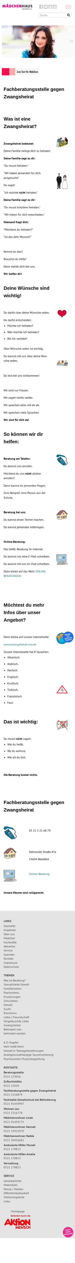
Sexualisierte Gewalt (16, 984)
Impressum (10, 963)
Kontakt (8, 958)
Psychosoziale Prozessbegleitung (24, 1059)
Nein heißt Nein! (14, 1046)
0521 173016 (12, 1076)
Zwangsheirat (12, 1025)
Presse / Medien (13, 1189)
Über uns (9, 934)
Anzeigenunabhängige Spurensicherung (29, 1054)
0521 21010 (11, 1085)
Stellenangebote (14, 1197)
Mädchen (9, 938)
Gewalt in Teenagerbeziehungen (24, 1050)
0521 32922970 (14, 1131)
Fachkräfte (10, 942)
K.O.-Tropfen (11, 1042)
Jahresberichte (12, 1181)
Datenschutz (11, 967)
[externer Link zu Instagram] (55, 7)
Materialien (11, 1185)
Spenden (9, 954)
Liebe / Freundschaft (16, 1017)
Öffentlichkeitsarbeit (16, 1193)
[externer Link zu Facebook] (41, 7)
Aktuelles (9, 946)
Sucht (7, 1009)
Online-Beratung (39, 874)
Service (8, 950)
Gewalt (8, 1005)
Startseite (9, 926)
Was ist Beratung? (14, 980)
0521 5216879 (13, 1094)
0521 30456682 (14, 1140)
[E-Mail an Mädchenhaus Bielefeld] (46, 7)
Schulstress (11, 1001)
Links (7, 1201)
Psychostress (11, 992)
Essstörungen (12, 997)
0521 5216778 (13, 1113)
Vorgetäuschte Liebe (16, 1021)
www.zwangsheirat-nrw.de (20, 644)
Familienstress (12, 988)
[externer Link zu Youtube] (50, 7)
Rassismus (10, 1013)
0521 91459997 (14, 1103)
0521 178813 (12, 1149)
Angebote (10, 930)
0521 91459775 (14, 1122)
